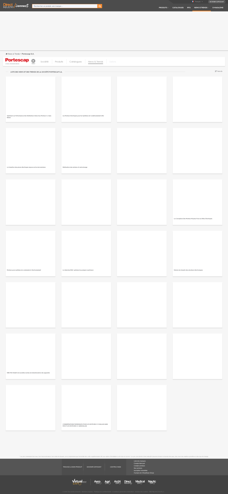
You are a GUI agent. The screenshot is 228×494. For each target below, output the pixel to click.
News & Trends (200, 7)
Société (45, 61)
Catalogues (178, 7)
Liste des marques (140, 461)
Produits (163, 7)
